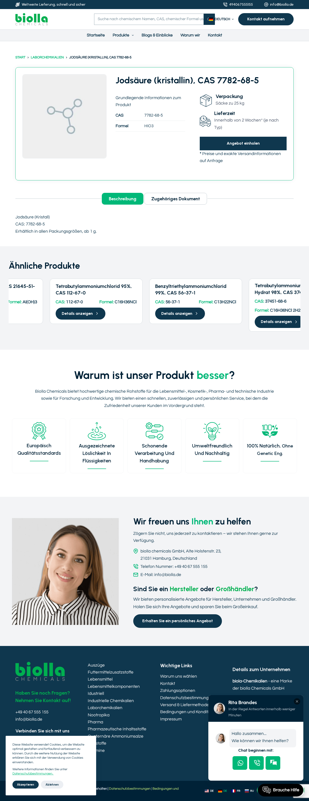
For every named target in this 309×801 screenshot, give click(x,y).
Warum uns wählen (178, 676)
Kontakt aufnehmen (266, 19)
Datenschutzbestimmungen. (33, 773)
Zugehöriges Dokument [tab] (175, 198)
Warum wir (190, 35)
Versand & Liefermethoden (186, 705)
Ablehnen (52, 784)
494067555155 (241, 4)
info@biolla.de (282, 4)
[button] (221, 19)
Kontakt (215, 35)
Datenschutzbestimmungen (187, 698)
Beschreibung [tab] (122, 198)
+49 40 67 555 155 (31, 712)
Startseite (96, 35)
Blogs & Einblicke (157, 35)
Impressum (171, 719)
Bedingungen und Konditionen (189, 712)
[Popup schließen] (297, 701)
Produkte (121, 35)
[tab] (240, 763)
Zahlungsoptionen (177, 690)
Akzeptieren (25, 784)
